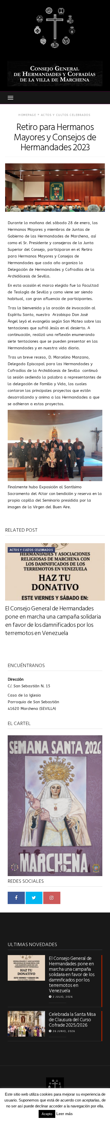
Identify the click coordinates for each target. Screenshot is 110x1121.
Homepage (27, 115)
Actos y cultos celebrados (66, 115)
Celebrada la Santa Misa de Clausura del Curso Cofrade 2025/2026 (72, 1019)
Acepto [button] (47, 1114)
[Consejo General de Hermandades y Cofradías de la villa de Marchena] (55, 28)
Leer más (64, 1114)
